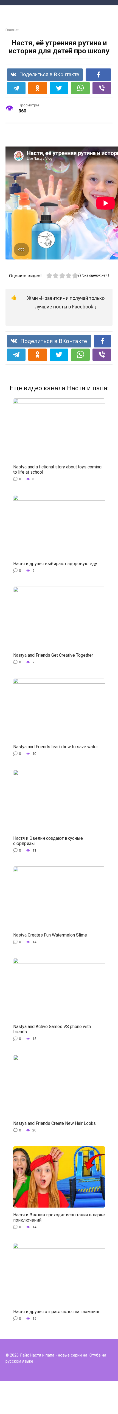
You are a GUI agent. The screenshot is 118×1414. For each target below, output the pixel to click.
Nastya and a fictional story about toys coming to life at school (57, 469)
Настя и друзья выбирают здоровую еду (55, 563)
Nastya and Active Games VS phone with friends (52, 1029)
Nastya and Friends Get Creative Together (53, 655)
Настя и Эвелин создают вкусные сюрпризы (48, 840)
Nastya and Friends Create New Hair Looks (54, 1123)
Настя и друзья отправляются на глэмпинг (56, 1311)
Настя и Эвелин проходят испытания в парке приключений (59, 1217)
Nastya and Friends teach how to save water (55, 746)
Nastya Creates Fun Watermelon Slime (50, 934)
